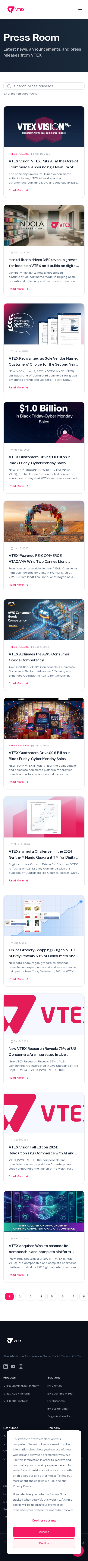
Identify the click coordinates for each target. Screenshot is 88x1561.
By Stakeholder (58, 1409)
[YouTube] (13, 1366)
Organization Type (60, 1416)
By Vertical (54, 1386)
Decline (44, 1543)
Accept (44, 1531)
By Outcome (56, 1401)
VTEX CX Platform (15, 1401)
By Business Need (60, 1393)
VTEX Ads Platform (16, 1393)
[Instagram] (21, 1366)
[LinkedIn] (5, 1366)
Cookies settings (44, 1520)
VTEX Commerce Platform (21, 1386)
